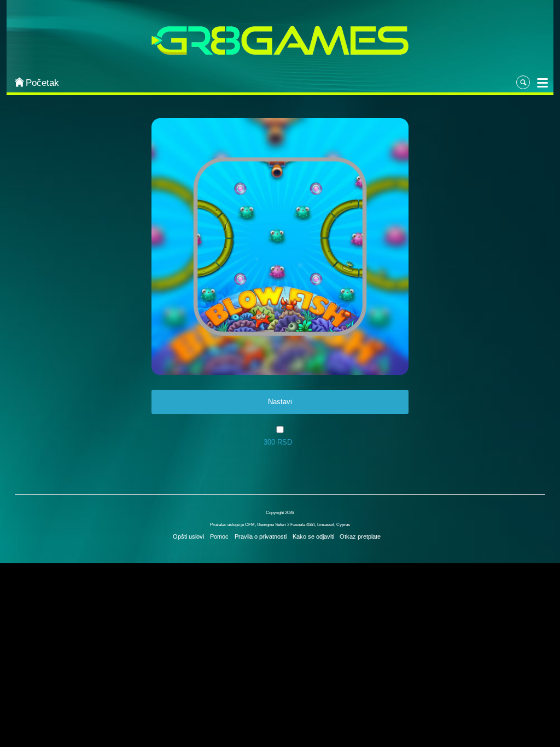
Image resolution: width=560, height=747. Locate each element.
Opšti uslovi (188, 536)
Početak (42, 83)
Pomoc (219, 536)
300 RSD (278, 442)
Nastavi (280, 402)
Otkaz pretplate (360, 536)
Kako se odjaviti (313, 536)
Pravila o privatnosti (261, 536)
